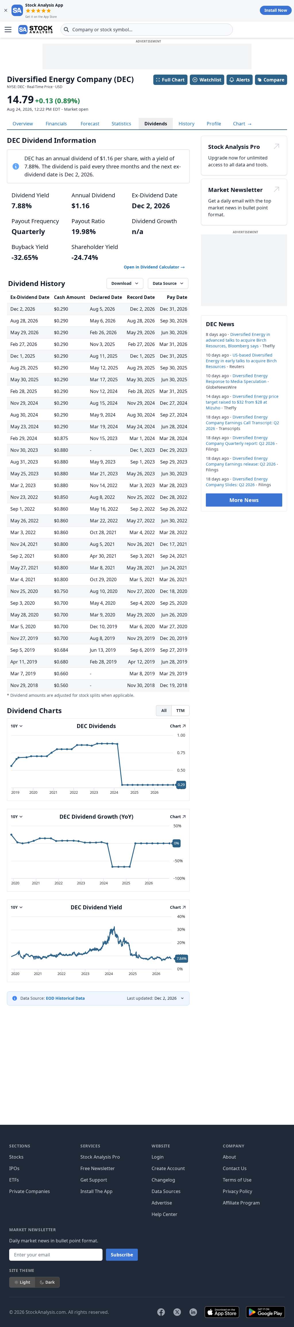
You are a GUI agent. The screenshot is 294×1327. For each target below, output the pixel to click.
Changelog (163, 1180)
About (229, 1157)
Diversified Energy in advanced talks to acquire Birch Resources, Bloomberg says (238, 340)
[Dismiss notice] (5, 10)
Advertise (162, 1203)
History (186, 123)
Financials (56, 123)
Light (25, 1282)
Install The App (96, 1191)
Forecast (90, 123)
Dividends (155, 123)
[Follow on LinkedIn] (193, 1312)
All (164, 710)
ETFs (14, 1180)
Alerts (243, 80)
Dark (50, 1282)
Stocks (16, 1157)
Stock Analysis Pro (100, 1157)
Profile (214, 123)
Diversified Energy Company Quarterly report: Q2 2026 (240, 440)
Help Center (164, 1214)
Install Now (275, 10)
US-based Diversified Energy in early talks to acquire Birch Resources (241, 360)
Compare (274, 80)
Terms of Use (237, 1180)
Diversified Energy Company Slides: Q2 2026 (237, 481)
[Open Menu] (8, 29)
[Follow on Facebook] (161, 1312)
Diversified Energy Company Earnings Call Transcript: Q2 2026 (242, 422)
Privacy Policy (237, 1191)
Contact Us (235, 1168)
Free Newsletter (97, 1168)
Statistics (121, 123)
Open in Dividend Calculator (152, 267)
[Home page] (35, 29)
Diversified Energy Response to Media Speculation (237, 378)
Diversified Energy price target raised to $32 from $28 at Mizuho (242, 402)
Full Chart (173, 80)
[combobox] (147, 30)
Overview (23, 123)
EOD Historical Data (65, 998)
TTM (180, 710)
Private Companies (29, 1191)
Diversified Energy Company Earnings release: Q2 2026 (241, 461)
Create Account (168, 1168)
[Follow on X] (177, 1312)
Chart (239, 123)
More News (244, 500)
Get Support (93, 1180)
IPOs (14, 1168)
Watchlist (210, 80)
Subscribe (122, 1255)
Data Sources (166, 1191)
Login (158, 1157)
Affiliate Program (241, 1203)
